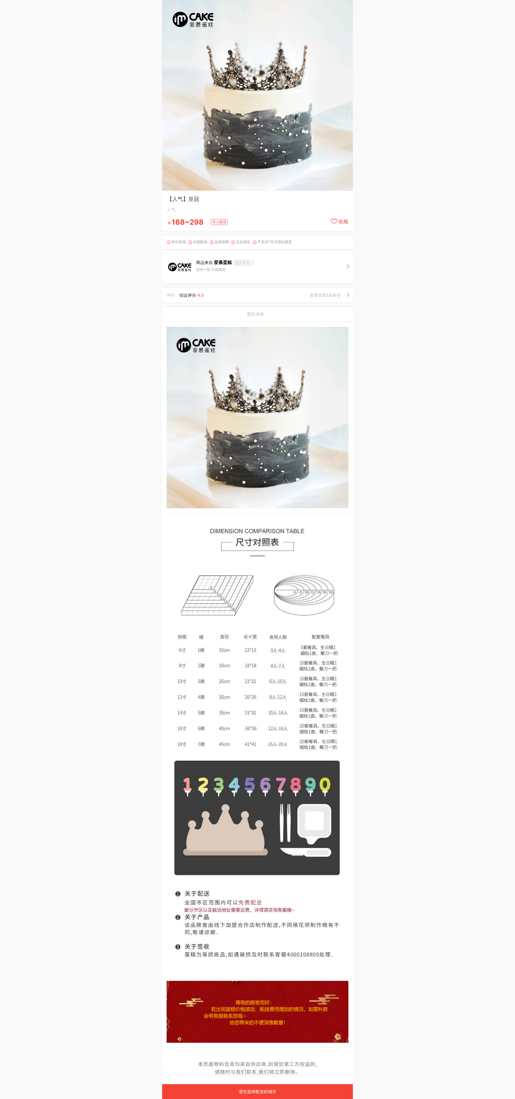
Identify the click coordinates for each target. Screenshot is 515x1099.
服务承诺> (243, 262)
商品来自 (214, 262)
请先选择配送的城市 (257, 1091)
